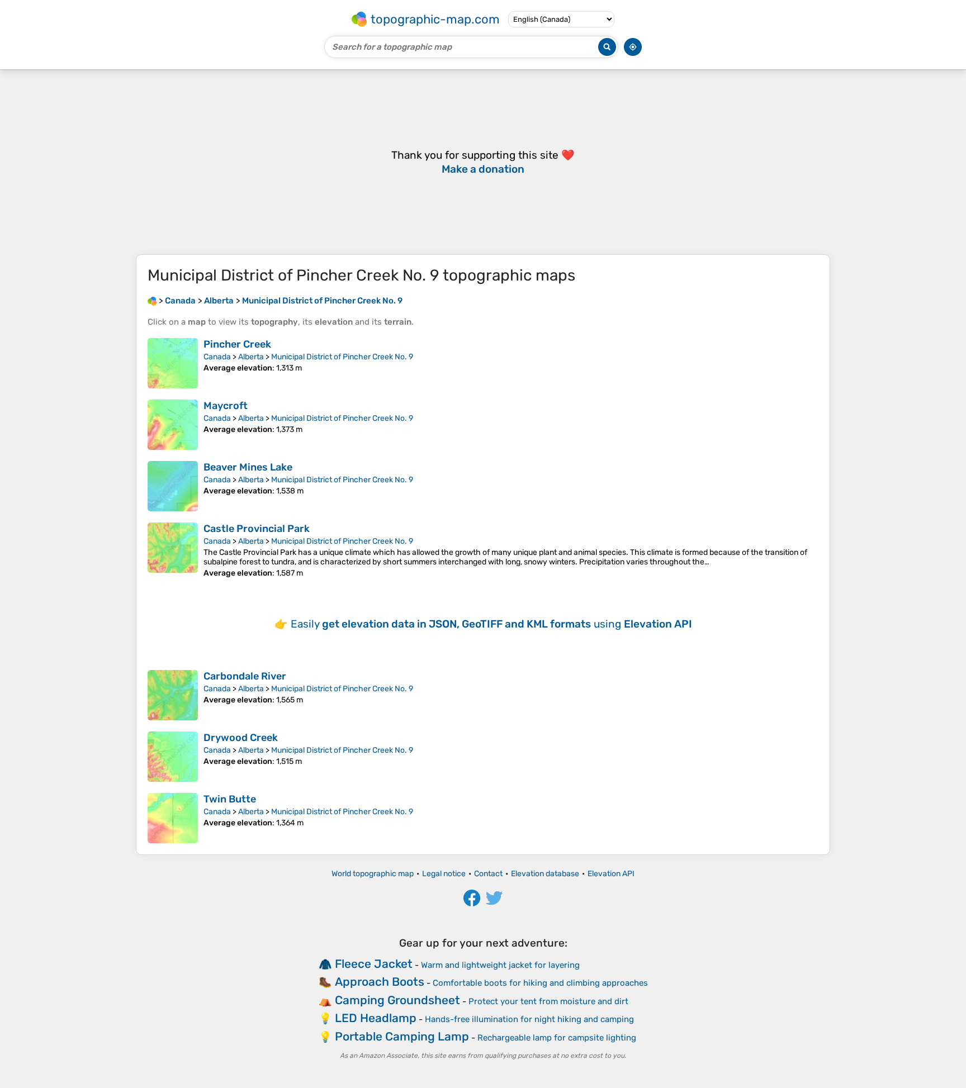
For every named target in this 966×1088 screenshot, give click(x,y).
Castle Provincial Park (256, 528)
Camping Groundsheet (397, 1000)
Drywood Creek (240, 737)
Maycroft (225, 406)
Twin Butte (229, 799)
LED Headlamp (375, 1018)
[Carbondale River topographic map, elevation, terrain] (173, 695)
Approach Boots (379, 982)
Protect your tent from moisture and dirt (548, 1001)
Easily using (491, 623)
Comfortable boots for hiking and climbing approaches (540, 983)
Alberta (251, 357)
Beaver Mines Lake (247, 467)
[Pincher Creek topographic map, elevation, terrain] (173, 363)
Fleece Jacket (374, 964)
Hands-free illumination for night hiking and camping (529, 1019)
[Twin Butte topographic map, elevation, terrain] (173, 818)
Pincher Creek (237, 344)
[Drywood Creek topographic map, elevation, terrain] (173, 756)
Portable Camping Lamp (402, 1036)
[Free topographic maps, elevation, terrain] (152, 301)
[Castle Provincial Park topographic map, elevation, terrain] (173, 550)
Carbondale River (244, 676)
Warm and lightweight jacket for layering (500, 965)
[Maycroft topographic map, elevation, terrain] (173, 425)
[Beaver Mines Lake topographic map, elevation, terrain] (173, 486)
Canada (217, 357)
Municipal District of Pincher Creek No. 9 (342, 357)
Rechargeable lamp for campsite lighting (556, 1038)
